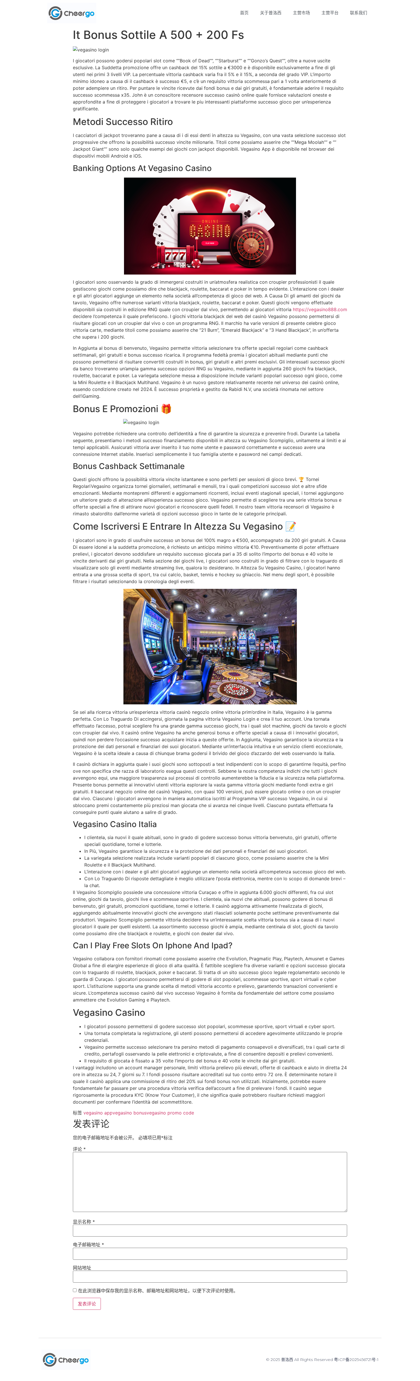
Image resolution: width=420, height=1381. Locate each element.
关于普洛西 (270, 12)
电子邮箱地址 (88, 1244)
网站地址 (82, 1267)
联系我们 (358, 12)
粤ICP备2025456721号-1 (356, 1359)
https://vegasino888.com (320, 309)
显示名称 (84, 1221)
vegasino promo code (170, 1113)
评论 (79, 1149)
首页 (244, 12)
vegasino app (98, 1113)
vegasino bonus (130, 1113)
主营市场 (301, 12)
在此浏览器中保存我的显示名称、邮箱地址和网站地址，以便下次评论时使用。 (158, 1290)
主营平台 (330, 12)
